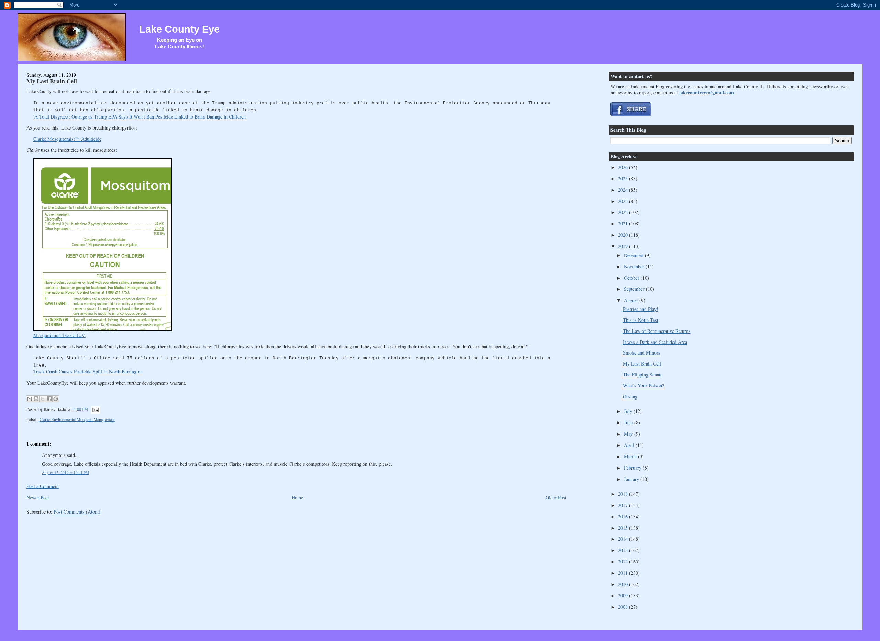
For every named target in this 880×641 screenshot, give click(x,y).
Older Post (556, 497)
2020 (623, 235)
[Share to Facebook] (49, 398)
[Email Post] (94, 409)
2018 (623, 494)
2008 (623, 607)
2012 (623, 561)
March (631, 456)
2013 (623, 550)
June (629, 422)
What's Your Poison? (643, 385)
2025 (623, 178)
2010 (623, 584)
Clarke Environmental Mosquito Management (77, 419)
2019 (623, 246)
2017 (623, 505)
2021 (623, 223)
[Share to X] (42, 398)
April (630, 445)
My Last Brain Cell (51, 81)
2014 (623, 539)
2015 (623, 528)
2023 (623, 201)
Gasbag (630, 396)
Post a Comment (42, 486)
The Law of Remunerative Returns (657, 331)
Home (297, 497)
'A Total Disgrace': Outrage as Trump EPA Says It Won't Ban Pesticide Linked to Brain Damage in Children (139, 116)
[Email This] (29, 398)
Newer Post (37, 497)
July (629, 411)
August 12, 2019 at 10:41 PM (65, 472)
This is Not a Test (640, 320)
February (633, 467)
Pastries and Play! (640, 309)
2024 (623, 190)
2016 (623, 516)
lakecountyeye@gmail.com (706, 92)
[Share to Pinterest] (55, 398)
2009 (623, 595)
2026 (623, 167)
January (632, 479)
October (632, 277)
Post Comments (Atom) (77, 511)
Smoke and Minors (641, 352)
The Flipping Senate (642, 374)
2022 (623, 212)
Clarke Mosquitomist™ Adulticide (67, 139)
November (635, 266)
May (629, 433)
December (634, 255)
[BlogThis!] (36, 398)
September (635, 288)
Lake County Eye (179, 29)
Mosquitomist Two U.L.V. (59, 335)
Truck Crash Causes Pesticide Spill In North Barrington (88, 371)
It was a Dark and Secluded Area (655, 342)
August (631, 300)
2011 (623, 573)
